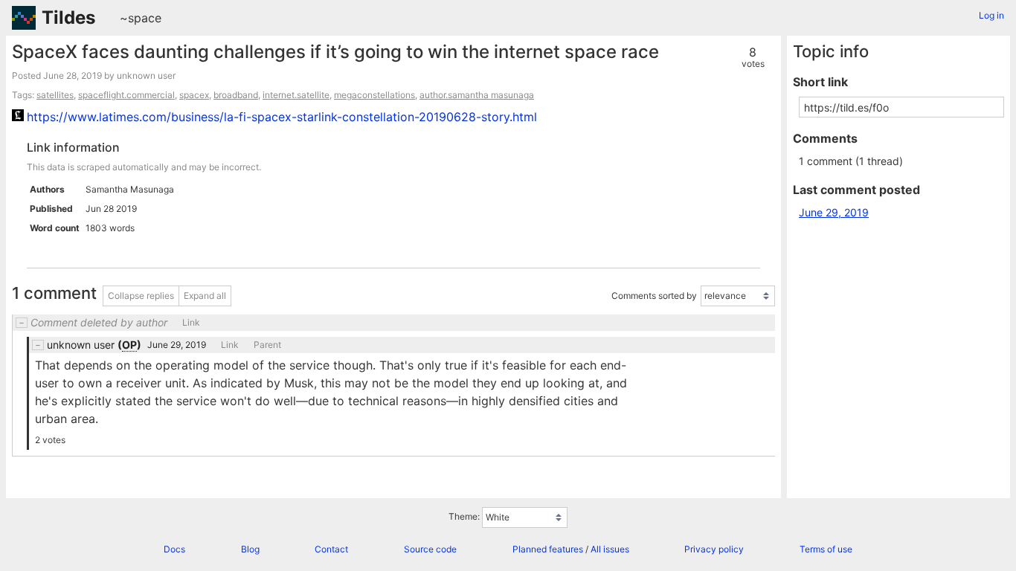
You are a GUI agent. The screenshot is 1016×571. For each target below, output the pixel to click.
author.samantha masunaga (476, 94)
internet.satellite (296, 94)
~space (140, 17)
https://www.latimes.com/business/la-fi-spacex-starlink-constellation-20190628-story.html (282, 116)
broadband (235, 94)
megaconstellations (374, 94)
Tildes (68, 17)
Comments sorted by (654, 296)
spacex (194, 94)
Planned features (547, 549)
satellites (55, 94)
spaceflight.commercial (126, 94)
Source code (430, 549)
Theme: (464, 516)
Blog (250, 549)
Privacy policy (714, 549)
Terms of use (826, 549)
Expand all (205, 295)
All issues (610, 549)
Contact (331, 549)
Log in (991, 15)
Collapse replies (141, 295)
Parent (267, 345)
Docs (174, 549)
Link (191, 322)
